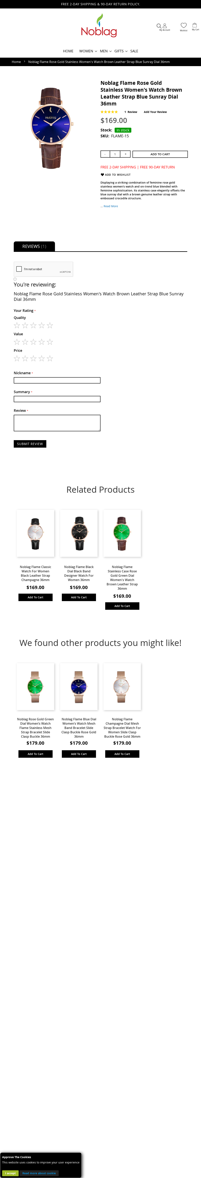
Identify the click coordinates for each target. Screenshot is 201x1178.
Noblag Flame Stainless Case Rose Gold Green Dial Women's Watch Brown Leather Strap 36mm (122, 578)
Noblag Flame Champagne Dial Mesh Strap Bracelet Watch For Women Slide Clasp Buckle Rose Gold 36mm (122, 728)
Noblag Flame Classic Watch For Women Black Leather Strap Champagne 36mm (35, 573)
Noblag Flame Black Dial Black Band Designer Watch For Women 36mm (79, 573)
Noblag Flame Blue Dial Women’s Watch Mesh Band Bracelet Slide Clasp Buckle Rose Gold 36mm (78, 728)
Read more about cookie (39, 1173)
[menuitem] (68, 51)
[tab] (34, 246)
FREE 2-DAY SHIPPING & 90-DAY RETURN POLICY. (100, 4)
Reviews (33, 246)
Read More (111, 206)
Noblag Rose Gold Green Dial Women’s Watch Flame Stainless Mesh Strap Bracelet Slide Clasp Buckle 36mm (35, 728)
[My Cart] (194, 25)
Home (16, 62)
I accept (10, 1173)
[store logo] (99, 27)
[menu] (100, 51)
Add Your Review (155, 112)
